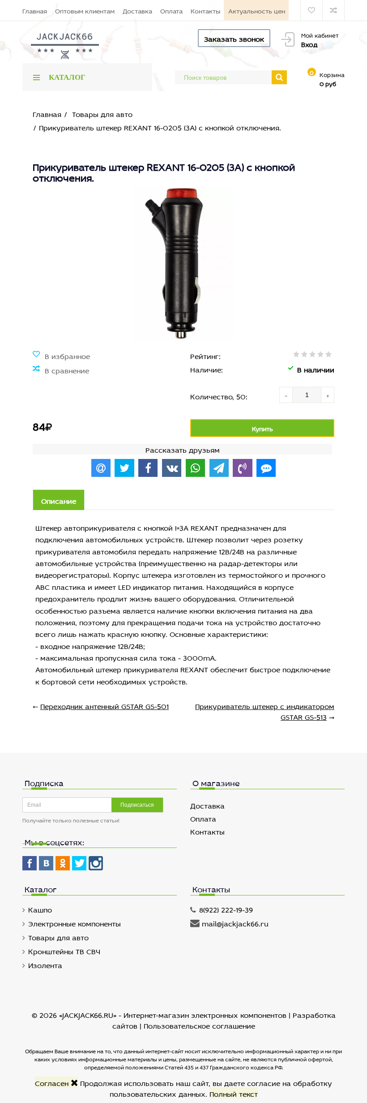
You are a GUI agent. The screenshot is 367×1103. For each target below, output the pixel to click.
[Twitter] (79, 863)
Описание (58, 500)
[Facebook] (29, 863)
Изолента (45, 964)
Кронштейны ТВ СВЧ (64, 950)
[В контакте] (46, 863)
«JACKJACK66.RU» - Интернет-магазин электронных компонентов (174, 1014)
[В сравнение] (61, 369)
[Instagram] (96, 863)
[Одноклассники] (62, 863)
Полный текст (233, 1093)
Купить (262, 428)
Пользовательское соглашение (199, 1024)
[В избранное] (61, 355)
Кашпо (40, 908)
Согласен (53, 1082)
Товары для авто (58, 936)
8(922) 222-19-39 (226, 908)
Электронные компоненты (74, 922)
